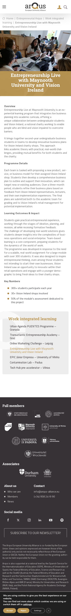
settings (27, 604)
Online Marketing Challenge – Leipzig (31, 343)
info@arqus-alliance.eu (46, 491)
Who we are (14, 491)
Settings (37, 610)
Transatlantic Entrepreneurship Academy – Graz (35, 336)
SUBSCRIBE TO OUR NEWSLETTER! (35, 532)
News (10, 501)
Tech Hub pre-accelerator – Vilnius (30, 367)
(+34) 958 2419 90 (44, 496)
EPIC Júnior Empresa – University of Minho (34, 357)
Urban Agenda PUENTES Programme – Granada (33, 328)
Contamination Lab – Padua (26, 362)
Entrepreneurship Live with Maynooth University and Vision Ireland (31, 350)
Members (12, 496)
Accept (9, 610)
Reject (23, 610)
